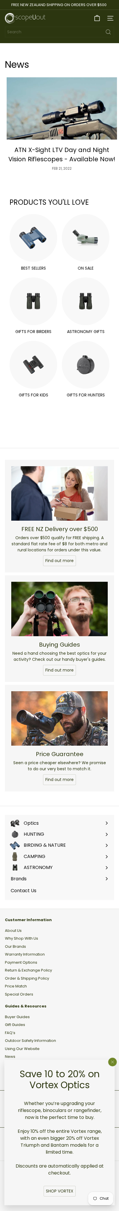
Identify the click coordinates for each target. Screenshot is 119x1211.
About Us (13, 930)
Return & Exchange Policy (28, 970)
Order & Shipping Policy (27, 978)
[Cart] (97, 18)
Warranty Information (25, 954)
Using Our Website (22, 1048)
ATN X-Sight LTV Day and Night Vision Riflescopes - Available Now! (61, 154)
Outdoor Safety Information (30, 1040)
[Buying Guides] (59, 609)
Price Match (16, 986)
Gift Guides (15, 1024)
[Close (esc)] (112, 1062)
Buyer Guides (17, 1017)
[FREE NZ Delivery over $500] (59, 493)
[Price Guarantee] (59, 718)
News (10, 1056)
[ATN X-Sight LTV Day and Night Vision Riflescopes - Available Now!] (62, 108)
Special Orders (19, 994)
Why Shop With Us (21, 938)
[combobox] (59, 32)
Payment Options (21, 962)
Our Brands (15, 946)
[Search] (108, 32)
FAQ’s (10, 1033)
